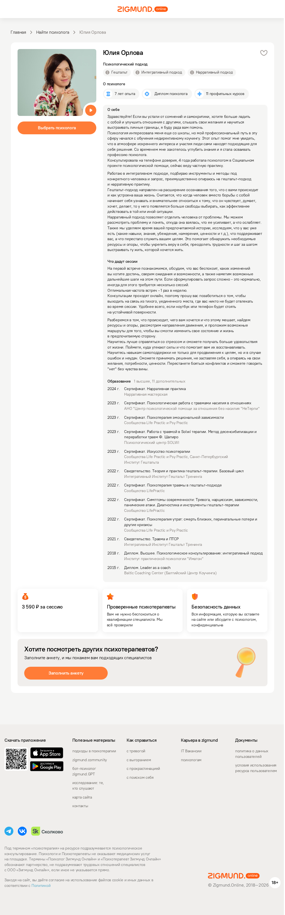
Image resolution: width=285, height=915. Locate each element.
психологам (191, 760)
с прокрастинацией (143, 768)
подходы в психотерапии (94, 751)
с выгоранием (139, 760)
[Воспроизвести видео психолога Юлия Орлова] (90, 110)
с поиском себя (140, 777)
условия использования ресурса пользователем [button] (256, 768)
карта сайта (82, 797)
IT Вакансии (191, 751)
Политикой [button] (40, 885)
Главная (18, 32)
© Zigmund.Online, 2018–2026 (238, 885)
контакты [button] (80, 806)
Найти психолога (52, 32)
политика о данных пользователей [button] (251, 754)
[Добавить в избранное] (263, 53)
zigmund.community (89, 760)
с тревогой (136, 751)
